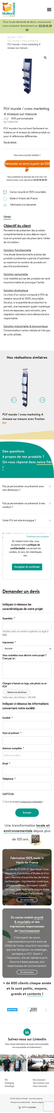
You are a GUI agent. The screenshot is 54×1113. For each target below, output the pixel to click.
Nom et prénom (11, 733)
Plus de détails (10, 142)
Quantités (8, 619)
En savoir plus (27, 900)
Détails (7, 217)
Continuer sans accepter (38, 537)
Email (6, 764)
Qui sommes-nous (41, 1083)
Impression (9, 643)
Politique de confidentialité (20, 1102)
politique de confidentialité (31, 802)
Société (7, 718)
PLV (6, 1080)
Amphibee (32, 1107)
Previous (12, 398)
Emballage (9, 1086)
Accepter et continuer (27, 567)
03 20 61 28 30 (40, 180)
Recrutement (39, 1080)
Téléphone (9, 779)
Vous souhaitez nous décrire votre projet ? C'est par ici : (24, 657)
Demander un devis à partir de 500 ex (27, 166)
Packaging (9, 1083)
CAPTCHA (8, 794)
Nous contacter (40, 1086)
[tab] (8, 217)
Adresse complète (13, 748)
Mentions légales (38, 1102)
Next (41, 398)
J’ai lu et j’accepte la (24, 802)
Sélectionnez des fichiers (16, 692)
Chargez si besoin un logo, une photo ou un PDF (24, 685)
